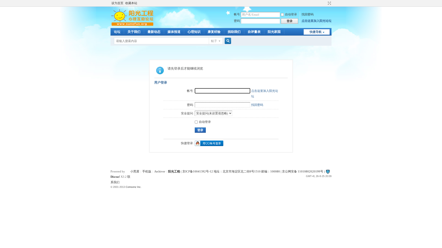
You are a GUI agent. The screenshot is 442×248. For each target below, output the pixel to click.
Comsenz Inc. (133, 187)
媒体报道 (174, 32)
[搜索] (227, 41)
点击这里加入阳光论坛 (317, 21)
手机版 (146, 171)
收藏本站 (131, 3)
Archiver (159, 171)
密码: (190, 105)
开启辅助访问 (325, 3)
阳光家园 (274, 32)
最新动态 (154, 32)
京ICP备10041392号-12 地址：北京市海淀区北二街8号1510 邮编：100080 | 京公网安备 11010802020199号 (252, 171)
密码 (237, 21)
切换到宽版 (329, 3)
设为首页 (117, 3)
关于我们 (134, 32)
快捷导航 (316, 32)
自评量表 (254, 32)
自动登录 (291, 14)
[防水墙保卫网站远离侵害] (328, 171)
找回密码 (308, 14)
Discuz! (115, 176)
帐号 (237, 14)
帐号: (190, 91)
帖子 (214, 41)
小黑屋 (134, 171)
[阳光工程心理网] (132, 25)
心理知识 (194, 32)
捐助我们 (234, 32)
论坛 (117, 32)
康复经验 (214, 32)
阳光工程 (174, 171)
